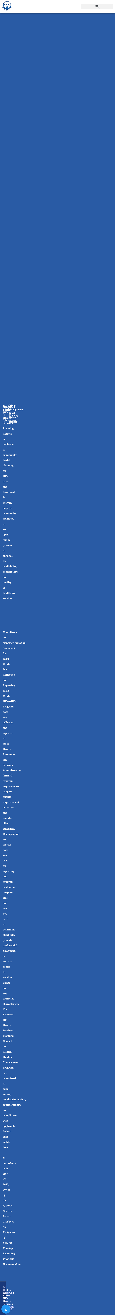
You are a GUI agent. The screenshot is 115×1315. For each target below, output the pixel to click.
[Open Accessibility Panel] (5, 1309)
